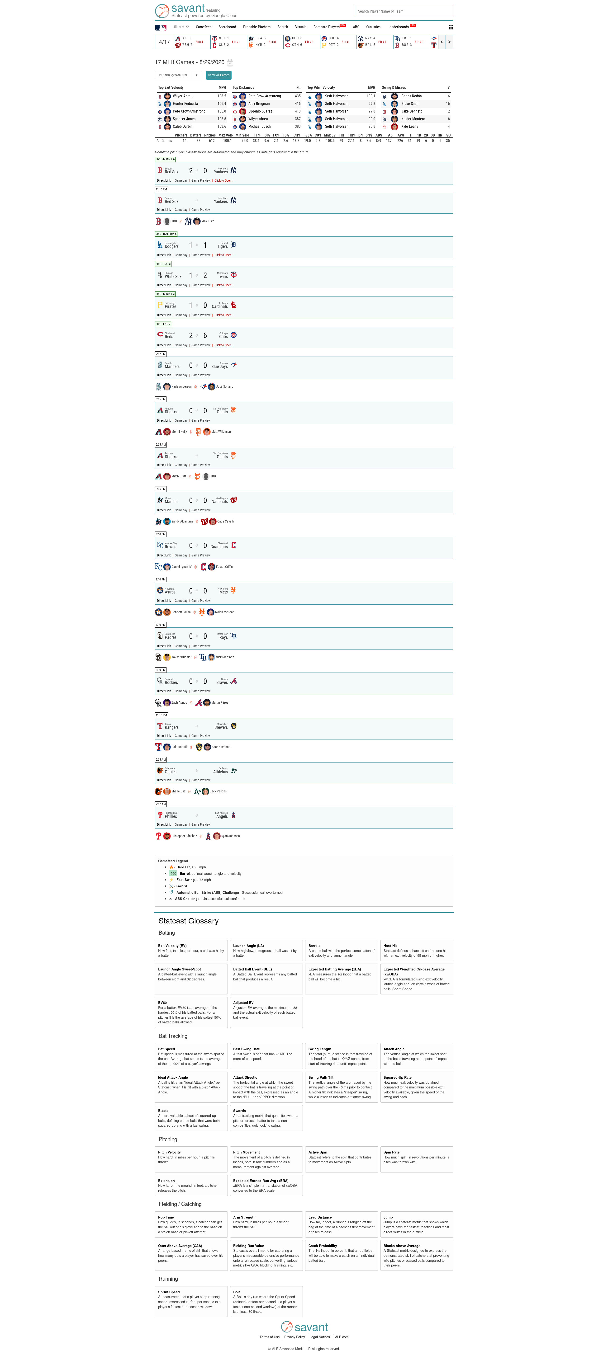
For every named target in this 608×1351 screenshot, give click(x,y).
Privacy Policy (295, 1336)
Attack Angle (394, 1048)
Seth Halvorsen (336, 96)
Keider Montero (413, 119)
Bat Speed (166, 1048)
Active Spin (318, 1152)
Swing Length (320, 1048)
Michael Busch (259, 126)
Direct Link (164, 181)
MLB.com (341, 1336)
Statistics (373, 27)
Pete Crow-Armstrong (189, 111)
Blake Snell (409, 103)
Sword (181, 886)
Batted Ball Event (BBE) (252, 969)
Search (283, 27)
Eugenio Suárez (260, 111)
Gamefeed (204, 27)
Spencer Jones (184, 119)
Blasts (163, 1110)
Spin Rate (391, 1152)
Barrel (185, 873)
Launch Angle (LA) (248, 945)
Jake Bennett (411, 111)
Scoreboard (227, 27)
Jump (388, 1217)
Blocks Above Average (402, 1245)
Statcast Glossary (189, 920)
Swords (239, 1110)
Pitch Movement (246, 1152)
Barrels (314, 945)
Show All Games (218, 75)
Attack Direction (246, 1077)
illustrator (181, 27)
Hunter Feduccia (185, 103)
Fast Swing (185, 879)
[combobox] (404, 11)
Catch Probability (323, 1245)
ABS (356, 27)
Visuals (300, 27)
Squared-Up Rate (398, 1077)
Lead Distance (320, 1217)
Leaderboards (401, 27)
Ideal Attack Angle (173, 1077)
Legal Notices (320, 1336)
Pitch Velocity (169, 1152)
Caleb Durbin (183, 126)
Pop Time (166, 1217)
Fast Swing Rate (246, 1048)
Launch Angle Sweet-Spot (179, 969)
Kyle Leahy (409, 126)
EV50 (162, 1002)
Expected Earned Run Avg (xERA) (261, 1180)
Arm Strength (244, 1217)
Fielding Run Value (248, 1245)
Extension (166, 1180)
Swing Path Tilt (321, 1077)
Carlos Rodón (411, 96)
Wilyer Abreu (182, 96)
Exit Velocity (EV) (172, 945)
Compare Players (327, 27)
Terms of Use (270, 1336)
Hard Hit (183, 867)
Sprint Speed (169, 1292)
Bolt (236, 1292)
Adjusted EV (243, 1002)
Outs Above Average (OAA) (180, 1245)
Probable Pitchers (257, 27)
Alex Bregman (259, 103)
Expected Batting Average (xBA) (335, 969)
